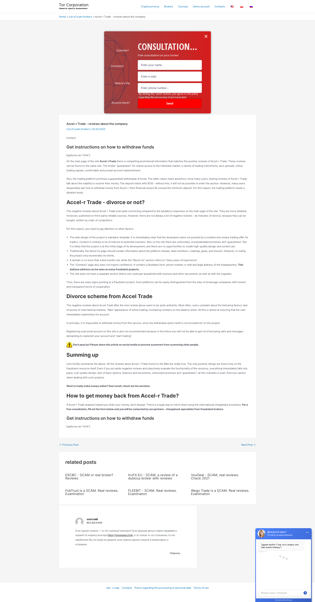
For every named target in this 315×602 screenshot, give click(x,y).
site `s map (112, 587)
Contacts (127, 587)
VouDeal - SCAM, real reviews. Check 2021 (215, 476)
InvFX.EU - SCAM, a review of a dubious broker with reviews (153, 476)
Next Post (248, 445)
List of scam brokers (78, 129)
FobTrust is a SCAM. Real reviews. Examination (91, 492)
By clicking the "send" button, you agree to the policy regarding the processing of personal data (168, 95)
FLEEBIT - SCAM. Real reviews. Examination (152, 492)
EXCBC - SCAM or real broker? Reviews (89, 476)
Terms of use (201, 587)
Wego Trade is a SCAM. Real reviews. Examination (220, 492)
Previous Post (69, 445)
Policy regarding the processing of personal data (163, 587)
